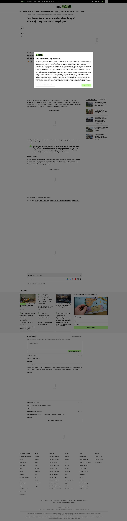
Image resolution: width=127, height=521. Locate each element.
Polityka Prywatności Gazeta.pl (79, 80)
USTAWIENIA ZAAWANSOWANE (45, 85)
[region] (63, 70)
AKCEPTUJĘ (86, 85)
